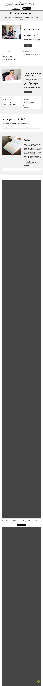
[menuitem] (8, 18)
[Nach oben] (38, 682)
